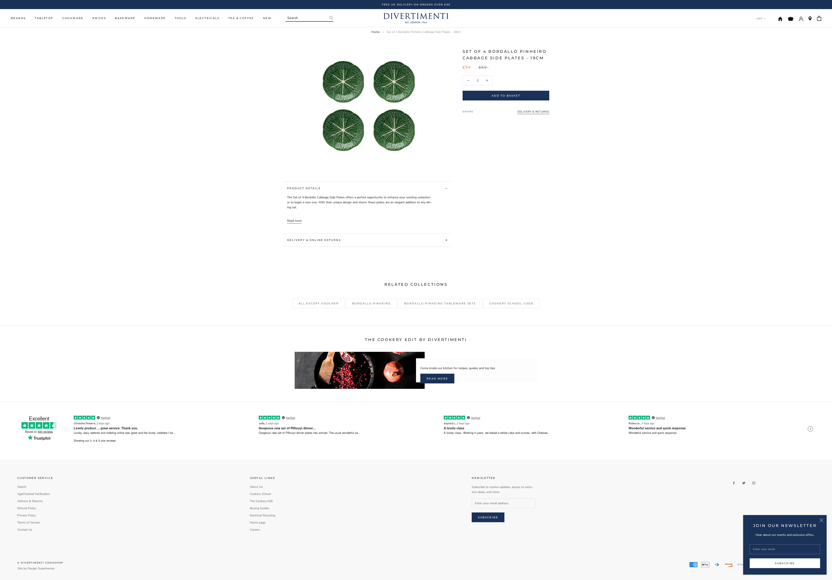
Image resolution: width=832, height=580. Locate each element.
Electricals (207, 18)
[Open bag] (819, 18)
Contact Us (24, 530)
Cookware (72, 18)
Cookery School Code (511, 303)
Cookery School (260, 494)
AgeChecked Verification (33, 494)
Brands (18, 18)
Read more (294, 221)
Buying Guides (259, 508)
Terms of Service (28, 522)
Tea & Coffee (241, 18)
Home (375, 32)
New (267, 18)
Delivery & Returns (30, 501)
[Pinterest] (489, 110)
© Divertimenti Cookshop (40, 562)
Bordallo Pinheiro (371, 303)
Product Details (303, 188)
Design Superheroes (41, 568)
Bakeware (125, 18)
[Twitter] (483, 110)
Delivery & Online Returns (314, 240)
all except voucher (319, 303)
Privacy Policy (26, 515)
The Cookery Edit (261, 501)
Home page (257, 522)
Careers (255, 530)
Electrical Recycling (262, 515)
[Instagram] (753, 482)
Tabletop (44, 18)
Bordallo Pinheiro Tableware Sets (440, 303)
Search (21, 487)
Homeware (155, 18)
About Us (256, 487)
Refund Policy (26, 508)
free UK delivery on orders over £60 (416, 4)
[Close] (821, 520)
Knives (99, 18)
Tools (180, 18)
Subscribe (785, 563)
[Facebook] (477, 110)
